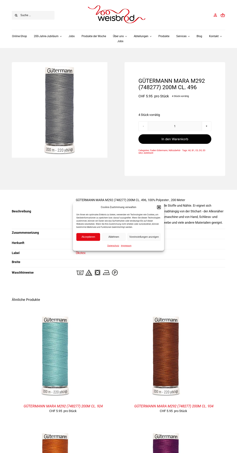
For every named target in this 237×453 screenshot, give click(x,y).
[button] (159, 207)
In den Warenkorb (175, 139)
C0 (196, 150)
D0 (200, 150)
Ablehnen (113, 236)
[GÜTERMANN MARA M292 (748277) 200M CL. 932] (55, 431)
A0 (189, 150)
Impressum (126, 245)
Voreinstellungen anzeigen (144, 236)
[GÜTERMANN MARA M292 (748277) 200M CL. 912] (165, 431)
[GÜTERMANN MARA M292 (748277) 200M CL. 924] (55, 315)
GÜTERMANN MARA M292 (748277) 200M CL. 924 (63, 406)
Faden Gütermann (159, 150)
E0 (204, 150)
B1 (193, 150)
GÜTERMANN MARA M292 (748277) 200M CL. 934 (173, 406)
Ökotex (81, 253)
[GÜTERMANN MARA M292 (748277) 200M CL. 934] (165, 315)
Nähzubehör (174, 150)
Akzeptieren (88, 236)
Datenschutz (113, 245)
